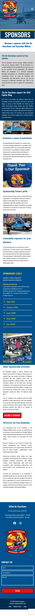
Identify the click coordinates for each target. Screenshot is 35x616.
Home (10, 606)
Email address (7, 573)
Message (4, 577)
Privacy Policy (17, 606)
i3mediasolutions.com (20, 603)
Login (25, 606)
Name (4, 568)
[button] (32, 9)
